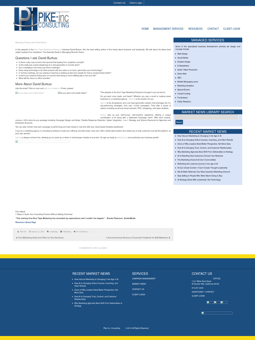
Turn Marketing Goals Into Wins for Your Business (41, 237)
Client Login (135, 2)
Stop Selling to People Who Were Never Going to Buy (199, 175)
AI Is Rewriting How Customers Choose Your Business (200, 155)
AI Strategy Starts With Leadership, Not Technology (199, 179)
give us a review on (52, 88)
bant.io (132, 99)
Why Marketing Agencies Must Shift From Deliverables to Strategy (205, 151)
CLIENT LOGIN (138, 294)
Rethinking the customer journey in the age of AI (197, 163)
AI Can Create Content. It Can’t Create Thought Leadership (202, 167)
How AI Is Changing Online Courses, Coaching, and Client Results (205, 139)
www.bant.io (122, 137)
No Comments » (82, 232)
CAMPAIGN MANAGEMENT (144, 278)
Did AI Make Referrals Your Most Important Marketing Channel (203, 171)
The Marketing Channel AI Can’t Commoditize (196, 159)
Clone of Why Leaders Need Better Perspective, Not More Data (204, 143)
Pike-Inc (23, 232)
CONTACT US (138, 289)
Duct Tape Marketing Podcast (47, 49)
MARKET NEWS (139, 283)
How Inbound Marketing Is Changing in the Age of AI (199, 135)
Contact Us (119, 2)
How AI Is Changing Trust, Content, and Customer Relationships (204, 147)
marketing (54, 232)
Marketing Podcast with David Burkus (31, 42)
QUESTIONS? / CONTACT (203, 291)
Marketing (67, 232)
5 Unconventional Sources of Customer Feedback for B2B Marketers (137, 237)
